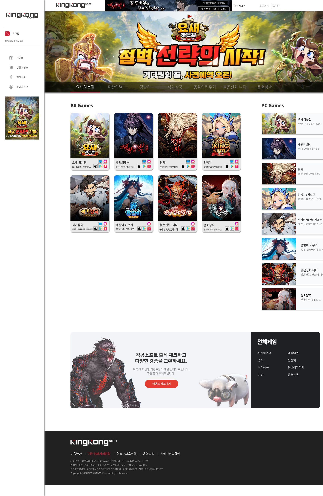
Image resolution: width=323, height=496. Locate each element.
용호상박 (293, 374)
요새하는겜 (264, 352)
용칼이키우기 (296, 367)
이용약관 (76, 453)
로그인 (275, 5)
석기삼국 (263, 367)
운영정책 (148, 453)
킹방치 (292, 360)
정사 (260, 360)
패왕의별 (293, 352)
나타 (260, 374)
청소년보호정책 (126, 453)
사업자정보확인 (170, 453)
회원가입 (264, 5)
